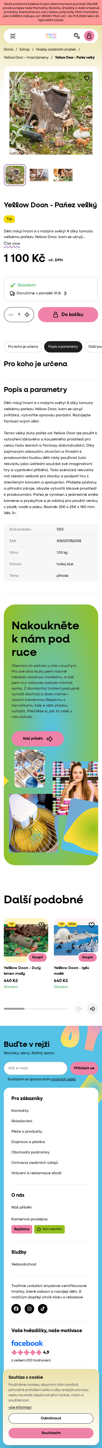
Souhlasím (51, 1433)
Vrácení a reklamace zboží (36, 1173)
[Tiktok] (42, 1308)
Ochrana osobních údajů (34, 1163)
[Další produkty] (92, 1008)
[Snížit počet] (11, 314)
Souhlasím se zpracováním (42, 1079)
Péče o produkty (26, 1132)
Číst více (12, 244)
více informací (20, 1407)
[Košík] (89, 36)
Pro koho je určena (23, 346)
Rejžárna (21, 1229)
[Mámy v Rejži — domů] (51, 36)
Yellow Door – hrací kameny (26, 57)
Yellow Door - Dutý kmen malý (22, 971)
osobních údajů (63, 1079)
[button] (87, 77)
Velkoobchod (23, 1264)
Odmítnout (51, 1418)
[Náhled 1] (15, 175)
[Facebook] (16, 1308)
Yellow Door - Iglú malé (71, 971)
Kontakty (20, 1111)
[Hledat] (77, 36)
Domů (8, 49)
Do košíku (72, 314)
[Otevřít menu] (13, 36)
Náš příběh (33, 739)
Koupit (37, 957)
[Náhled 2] (39, 175)
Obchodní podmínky (30, 1152)
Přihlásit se (84, 1068)
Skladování (21, 1121)
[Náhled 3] (63, 175)
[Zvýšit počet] (27, 314)
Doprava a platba (28, 1142)
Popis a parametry (63, 346)
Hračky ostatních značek (56, 49)
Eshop (25, 49)
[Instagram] (29, 1308)
